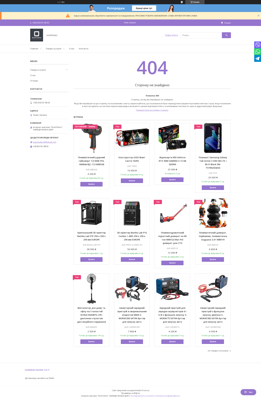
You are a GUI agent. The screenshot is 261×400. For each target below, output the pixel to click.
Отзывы (34, 80)
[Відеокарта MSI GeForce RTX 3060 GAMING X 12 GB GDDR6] (172, 138)
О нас (71, 48)
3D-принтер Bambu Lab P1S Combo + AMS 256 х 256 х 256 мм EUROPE (132, 236)
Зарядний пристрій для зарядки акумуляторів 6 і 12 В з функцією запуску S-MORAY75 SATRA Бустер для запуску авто (172, 314)
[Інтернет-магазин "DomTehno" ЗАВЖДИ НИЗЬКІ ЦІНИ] (36, 40)
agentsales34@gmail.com (44, 142)
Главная (34, 48)
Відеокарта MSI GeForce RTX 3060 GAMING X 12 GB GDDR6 (172, 161)
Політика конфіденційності (168, 396)
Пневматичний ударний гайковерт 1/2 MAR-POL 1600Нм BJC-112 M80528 (91, 161)
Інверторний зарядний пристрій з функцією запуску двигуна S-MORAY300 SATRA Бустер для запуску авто (213, 314)
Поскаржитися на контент (142, 396)
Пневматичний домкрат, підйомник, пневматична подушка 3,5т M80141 (213, 236)
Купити (91, 184)
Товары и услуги (53, 48)
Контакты (83, 48)
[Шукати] (226, 35)
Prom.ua (145, 390)
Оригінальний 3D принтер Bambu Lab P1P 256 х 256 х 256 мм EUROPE (91, 236)
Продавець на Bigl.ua (130, 393)
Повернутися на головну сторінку (152, 110)
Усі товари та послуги (218, 350)
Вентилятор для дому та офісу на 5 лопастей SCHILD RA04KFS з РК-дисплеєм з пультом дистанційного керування (91, 314)
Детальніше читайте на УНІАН (39, 378)
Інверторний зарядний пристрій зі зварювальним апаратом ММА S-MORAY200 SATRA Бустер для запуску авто (132, 314)
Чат (251, 392)
